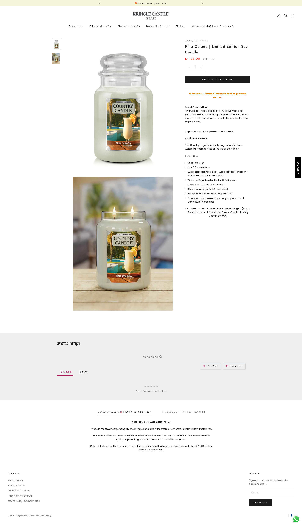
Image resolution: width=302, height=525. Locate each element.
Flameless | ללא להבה (129, 26)
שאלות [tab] (85, 371)
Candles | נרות (75, 26)
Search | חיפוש (15, 480)
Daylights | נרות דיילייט (157, 26)
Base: (231, 131)
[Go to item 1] (56, 44)
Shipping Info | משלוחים (20, 495)
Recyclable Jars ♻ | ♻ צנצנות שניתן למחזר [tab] (183, 411)
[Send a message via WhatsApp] (296, 519)
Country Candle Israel (196, 40)
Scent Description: (196, 107)
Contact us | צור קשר (18, 490)
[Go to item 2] (56, 58)
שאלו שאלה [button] (212, 366)
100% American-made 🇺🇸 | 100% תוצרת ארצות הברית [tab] (124, 411)
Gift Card (180, 26)
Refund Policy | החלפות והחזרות (24, 501)
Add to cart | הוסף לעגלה (217, 79)
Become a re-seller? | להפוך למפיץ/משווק (212, 26)
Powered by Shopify (42, 515)
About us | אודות (16, 485)
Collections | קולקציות (100, 26)
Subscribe (260, 502)
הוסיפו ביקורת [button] (236, 366)
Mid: (215, 131)
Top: (187, 131)
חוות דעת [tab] (67, 371)
